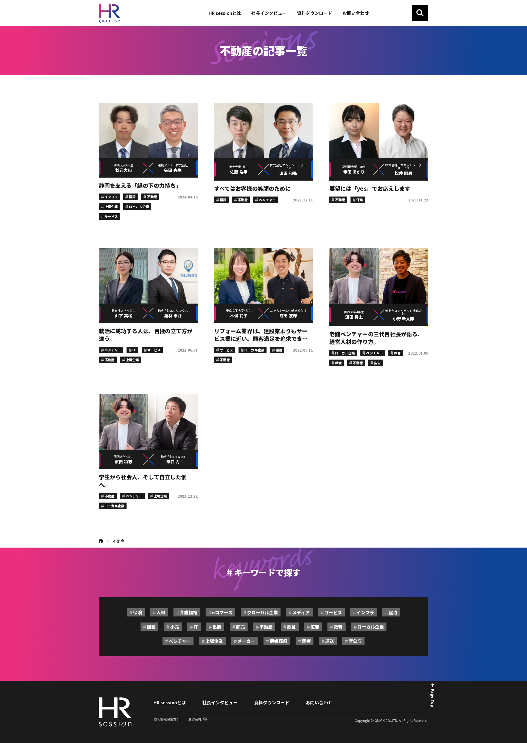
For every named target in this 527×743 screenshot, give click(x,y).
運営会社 (194, 719)
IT (196, 626)
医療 (306, 641)
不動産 (118, 541)
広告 (314, 626)
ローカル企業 (370, 626)
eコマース (222, 612)
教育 (338, 626)
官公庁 (355, 641)
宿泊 (393, 612)
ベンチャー (180, 641)
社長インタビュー (220, 702)
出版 (216, 626)
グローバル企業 (262, 612)
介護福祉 (188, 612)
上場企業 (214, 641)
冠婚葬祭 (278, 641)
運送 (329, 641)
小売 (174, 626)
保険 (137, 612)
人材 (160, 612)
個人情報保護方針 (166, 719)
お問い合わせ (319, 702)
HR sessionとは (169, 702)
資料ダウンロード (272, 702)
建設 (151, 626)
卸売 (240, 626)
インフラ (365, 612)
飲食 (291, 626)
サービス (333, 612)
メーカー (246, 641)
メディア (301, 612)
